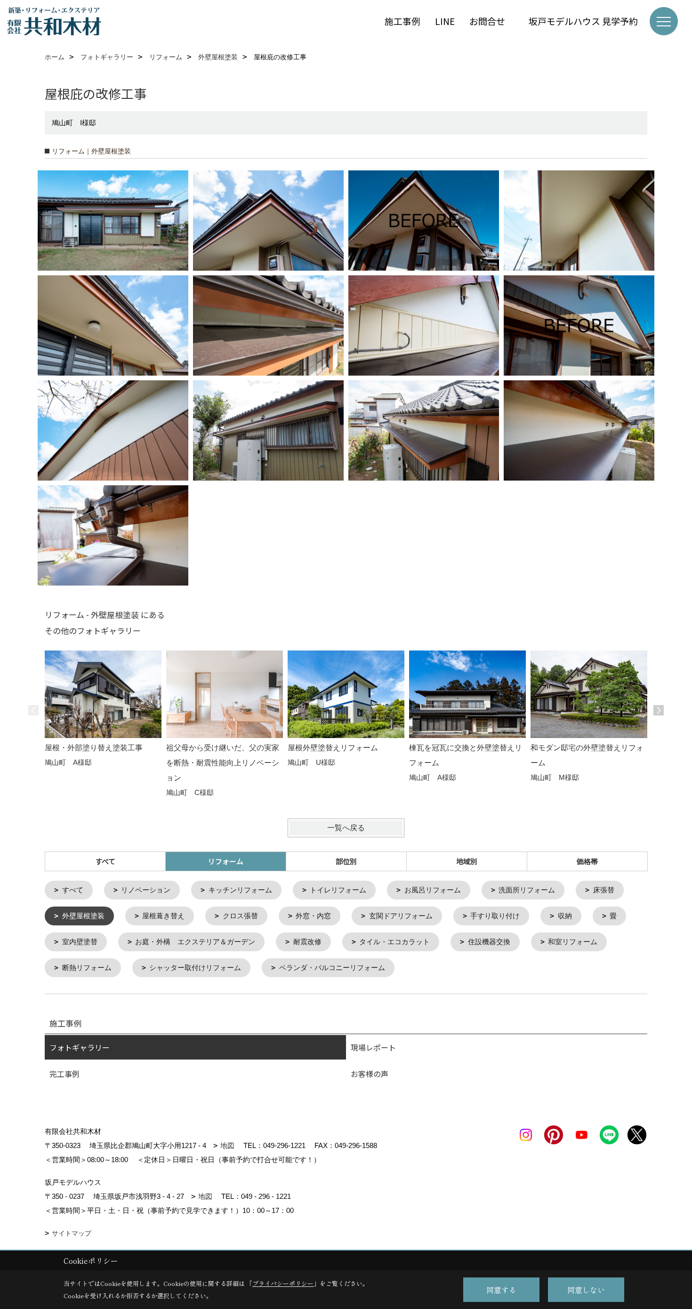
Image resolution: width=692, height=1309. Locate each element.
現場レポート (373, 1047)
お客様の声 (369, 1073)
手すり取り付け (495, 916)
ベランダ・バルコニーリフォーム (332, 968)
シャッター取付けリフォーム (195, 968)
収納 (565, 916)
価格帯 (587, 861)
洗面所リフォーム (527, 890)
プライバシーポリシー (283, 1283)
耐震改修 (307, 942)
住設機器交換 (489, 942)
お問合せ (491, 21)
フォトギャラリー (79, 1047)
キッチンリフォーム (240, 890)
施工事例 (402, 21)
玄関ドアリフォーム (401, 916)
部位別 (346, 861)
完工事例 (64, 1073)
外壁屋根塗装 (83, 916)
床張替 (603, 890)
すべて (105, 861)
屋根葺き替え (163, 916)
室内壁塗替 (79, 942)
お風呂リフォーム (432, 890)
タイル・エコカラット (394, 942)
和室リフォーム (572, 942)
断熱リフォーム (87, 968)
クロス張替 (240, 916)
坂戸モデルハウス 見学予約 (583, 21)
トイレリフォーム (338, 890)
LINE (445, 21)
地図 (227, 1145)
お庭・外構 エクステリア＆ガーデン (195, 942)
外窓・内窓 (313, 916)
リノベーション (145, 890)
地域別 (466, 861)
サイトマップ (71, 1233)
